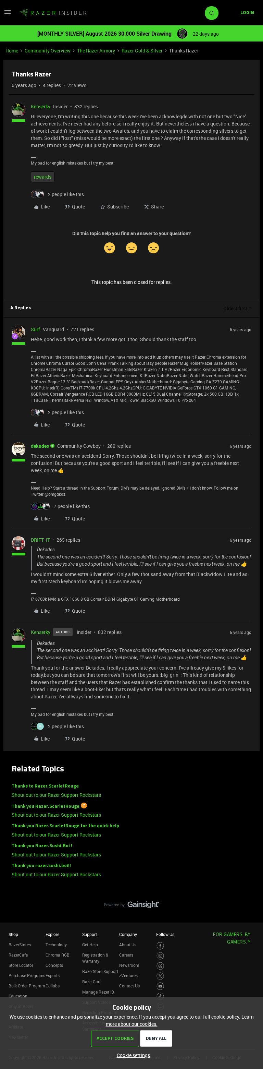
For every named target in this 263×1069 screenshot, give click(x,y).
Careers (126, 955)
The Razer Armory (96, 50)
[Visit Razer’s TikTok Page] (160, 996)
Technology (56, 944)
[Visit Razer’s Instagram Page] (160, 956)
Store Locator (21, 965)
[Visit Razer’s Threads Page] (160, 966)
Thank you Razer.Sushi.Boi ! (42, 846)
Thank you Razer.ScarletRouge (45, 806)
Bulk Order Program (27, 985)
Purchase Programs (27, 975)
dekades (40, 446)
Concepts (54, 965)
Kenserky (40, 106)
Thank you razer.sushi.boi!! (41, 866)
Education (18, 996)
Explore (52, 934)
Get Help (90, 944)
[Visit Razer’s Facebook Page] (160, 945)
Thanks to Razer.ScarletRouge (45, 786)
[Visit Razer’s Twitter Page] (160, 976)
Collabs (53, 985)
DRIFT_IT (40, 540)
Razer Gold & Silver (142, 50)
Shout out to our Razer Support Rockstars (56, 795)
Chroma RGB (58, 955)
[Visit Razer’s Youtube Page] (160, 986)
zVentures (128, 975)
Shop (13, 934)
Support (89, 934)
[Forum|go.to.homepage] (53, 13)
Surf (35, 329)
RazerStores (20, 944)
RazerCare (91, 981)
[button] (7, 14)
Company (128, 934)
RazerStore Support (100, 971)
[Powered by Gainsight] (131, 906)
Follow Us (165, 934)
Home (11, 50)
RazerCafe (18, 955)
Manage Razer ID (98, 992)
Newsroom (129, 965)
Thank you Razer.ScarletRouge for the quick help (65, 826)
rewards (42, 176)
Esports (53, 975)
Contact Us (129, 985)
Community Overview (48, 50)
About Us (127, 944)
